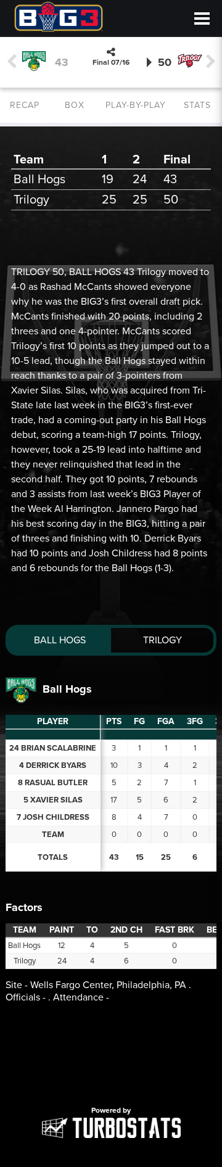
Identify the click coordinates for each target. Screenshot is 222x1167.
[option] (111, 1061)
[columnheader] (114, 722)
